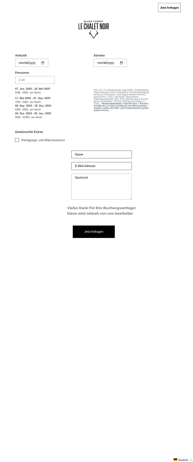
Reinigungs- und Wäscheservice (43, 140)
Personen (22, 72)
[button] (183, 460)
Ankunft (21, 55)
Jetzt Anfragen (169, 7)
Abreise (99, 55)
